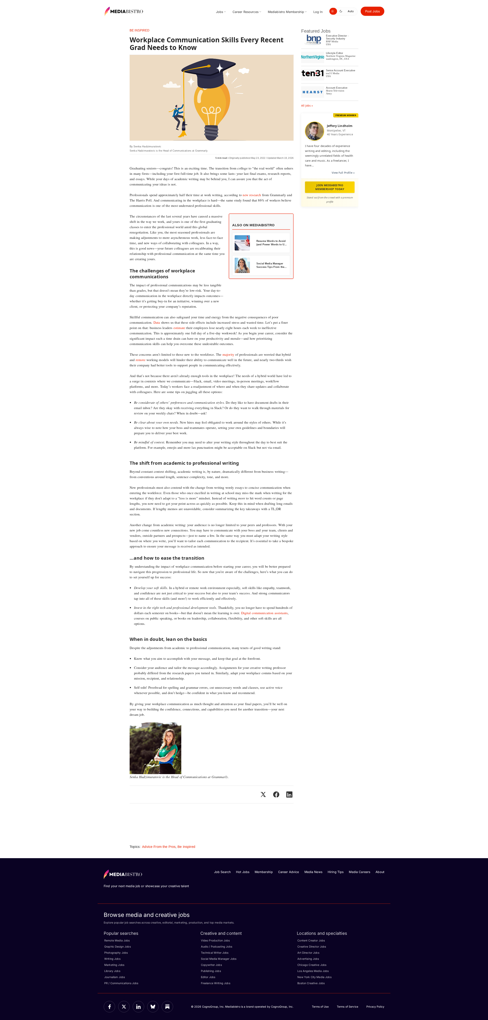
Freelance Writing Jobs (215, 983)
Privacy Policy (375, 1006)
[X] (124, 1006)
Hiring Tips (336, 872)
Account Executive (336, 87)
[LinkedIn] (138, 1006)
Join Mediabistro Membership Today (329, 187)
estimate (179, 327)
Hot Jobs (242, 872)
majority (228, 354)
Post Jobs (372, 11)
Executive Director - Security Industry (337, 37)
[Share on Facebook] (276, 794)
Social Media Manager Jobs (219, 958)
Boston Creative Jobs (311, 983)
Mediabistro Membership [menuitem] (286, 12)
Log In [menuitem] (318, 12)
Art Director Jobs (308, 952)
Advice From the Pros (159, 847)
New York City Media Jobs (314, 977)
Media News (313, 872)
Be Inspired (140, 30)
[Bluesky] (153, 1006)
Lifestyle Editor (334, 53)
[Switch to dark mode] (341, 11)
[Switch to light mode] (333, 11)
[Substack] (167, 1006)
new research (252, 195)
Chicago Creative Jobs (311, 964)
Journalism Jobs (114, 977)
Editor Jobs (208, 977)
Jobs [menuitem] (219, 12)
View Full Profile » (343, 172)
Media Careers (359, 872)
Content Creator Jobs (311, 940)
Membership (264, 872)
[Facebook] (109, 1006)
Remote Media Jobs (117, 940)
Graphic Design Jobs (117, 946)
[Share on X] (263, 794)
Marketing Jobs (114, 964)
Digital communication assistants (264, 613)
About (380, 872)
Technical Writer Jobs (215, 952)
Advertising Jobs (308, 958)
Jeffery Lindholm (339, 126)
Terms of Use (320, 1006)
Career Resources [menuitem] (245, 12)
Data (156, 322)
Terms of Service (347, 1006)
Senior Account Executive (340, 70)
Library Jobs (112, 971)
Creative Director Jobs (311, 946)
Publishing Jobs (211, 971)
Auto (351, 11)
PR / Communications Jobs (121, 983)
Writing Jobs (112, 958)
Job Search (222, 872)
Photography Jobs (116, 952)
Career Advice (288, 872)
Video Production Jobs (215, 940)
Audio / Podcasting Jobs (216, 946)
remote (140, 359)
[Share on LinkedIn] (289, 794)
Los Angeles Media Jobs (313, 971)
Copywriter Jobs (211, 964)
